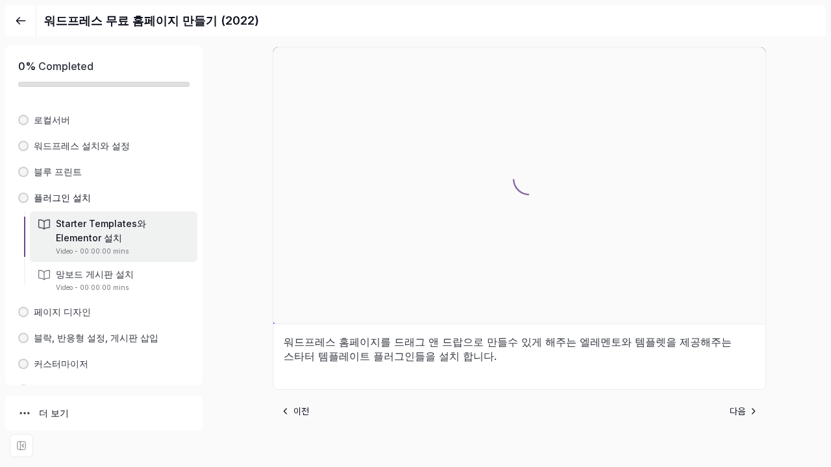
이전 (301, 411)
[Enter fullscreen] (21, 446)
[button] (103, 120)
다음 (737, 411)
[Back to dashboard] (20, 20)
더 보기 (54, 412)
